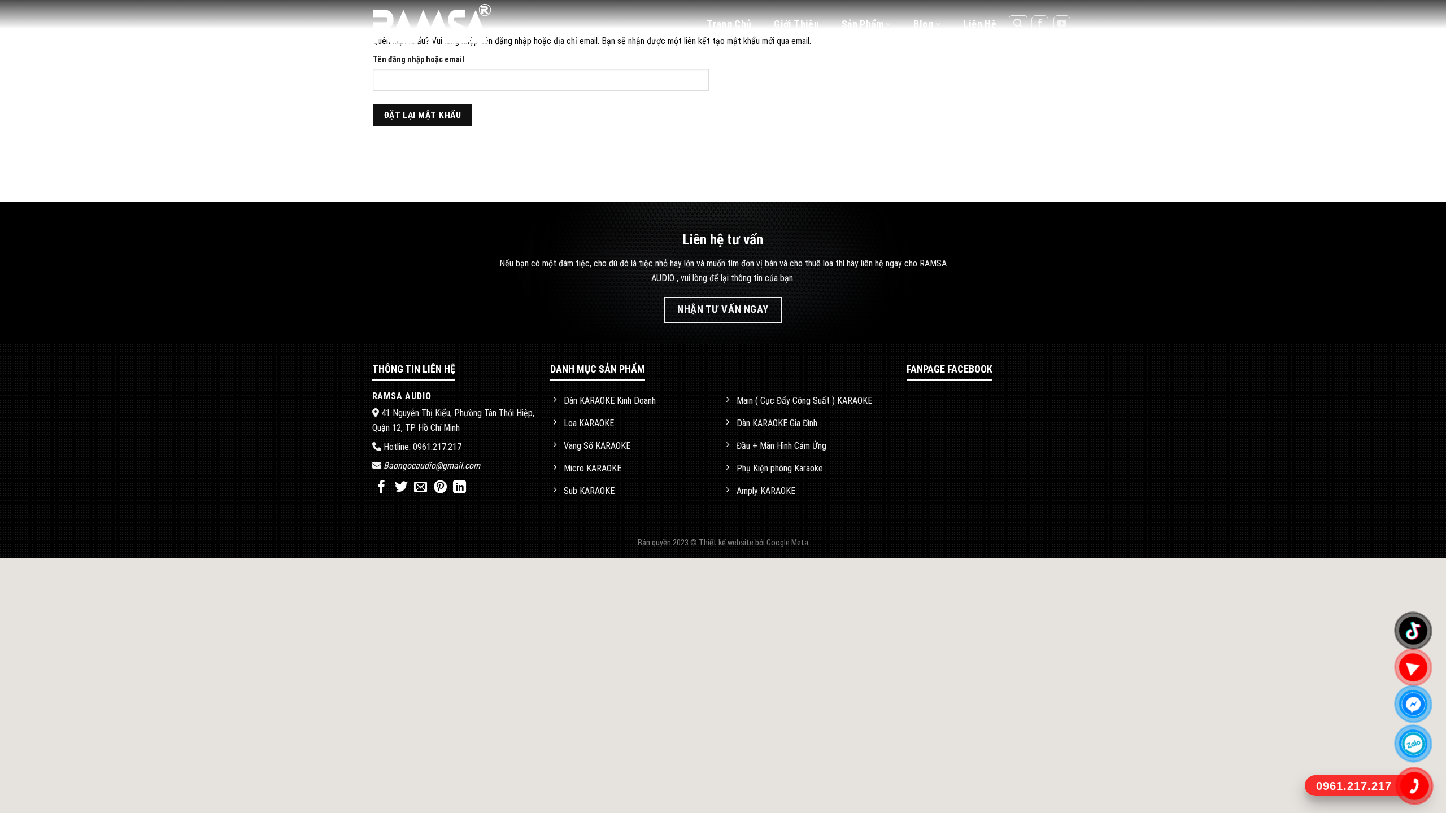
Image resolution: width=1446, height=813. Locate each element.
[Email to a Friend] (420, 487)
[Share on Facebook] (381, 487)
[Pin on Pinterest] (440, 487)
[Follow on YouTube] (1061, 24)
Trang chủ (729, 24)
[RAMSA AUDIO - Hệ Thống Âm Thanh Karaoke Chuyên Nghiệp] (445, 24)
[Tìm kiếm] (1018, 24)
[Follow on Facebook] (1039, 24)
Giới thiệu (796, 24)
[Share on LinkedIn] (459, 487)
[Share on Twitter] (401, 487)
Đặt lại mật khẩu (422, 115)
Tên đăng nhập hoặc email (418, 59)
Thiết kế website (727, 543)
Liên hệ (979, 24)
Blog (923, 24)
